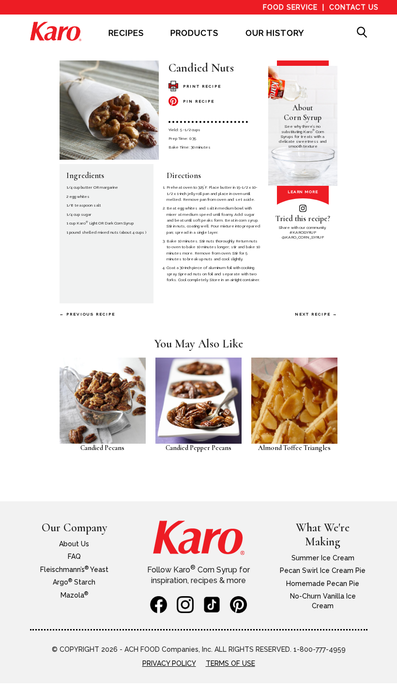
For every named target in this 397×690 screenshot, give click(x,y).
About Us (74, 544)
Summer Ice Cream (322, 558)
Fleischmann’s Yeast (74, 569)
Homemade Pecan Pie (322, 583)
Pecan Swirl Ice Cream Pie (323, 570)
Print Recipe (202, 86)
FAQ (74, 556)
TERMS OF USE (230, 663)
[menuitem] (126, 40)
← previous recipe (87, 314)
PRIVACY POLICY (169, 663)
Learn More (303, 191)
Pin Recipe (198, 101)
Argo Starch (74, 582)
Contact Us (354, 7)
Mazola (74, 595)
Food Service (290, 7)
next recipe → (316, 314)
